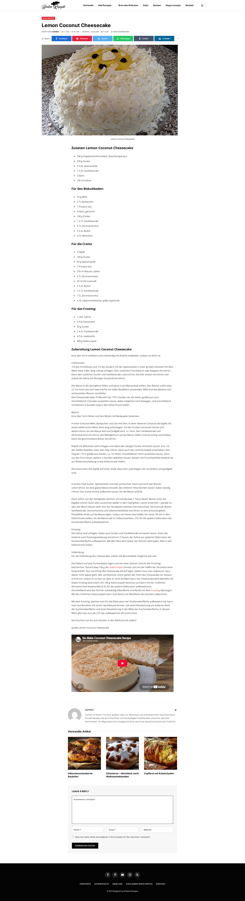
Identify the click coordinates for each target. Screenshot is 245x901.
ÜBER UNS (117, 884)
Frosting (155, 590)
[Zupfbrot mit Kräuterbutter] (160, 753)
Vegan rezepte (173, 5)
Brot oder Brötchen (128, 5)
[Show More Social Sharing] (178, 38)
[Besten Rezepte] (53, 5)
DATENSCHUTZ (101, 884)
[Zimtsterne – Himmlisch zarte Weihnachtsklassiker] (122, 753)
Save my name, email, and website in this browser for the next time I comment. (112, 837)
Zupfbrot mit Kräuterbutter (159, 773)
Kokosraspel (116, 567)
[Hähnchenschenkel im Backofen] (84, 753)
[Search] (202, 5)
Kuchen (157, 5)
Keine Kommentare (121, 32)
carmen (55, 32)
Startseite (88, 5)
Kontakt (190, 5)
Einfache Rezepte (131, 891)
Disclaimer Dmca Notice (139, 884)
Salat (145, 5)
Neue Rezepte (48, 18)
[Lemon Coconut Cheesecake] (110, 134)
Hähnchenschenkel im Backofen (80, 775)
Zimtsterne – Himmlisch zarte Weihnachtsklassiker (122, 775)
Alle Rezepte (104, 5)
